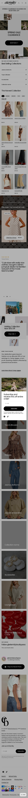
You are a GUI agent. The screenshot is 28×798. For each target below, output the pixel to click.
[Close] (24, 379)
